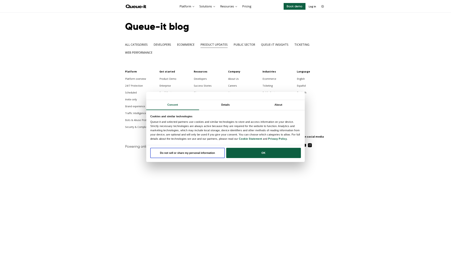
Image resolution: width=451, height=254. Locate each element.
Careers (232, 85)
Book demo (294, 6)
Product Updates (214, 45)
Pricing (246, 6)
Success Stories (203, 85)
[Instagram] (310, 145)
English (301, 78)
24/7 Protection (134, 85)
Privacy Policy (277, 138)
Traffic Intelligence (135, 113)
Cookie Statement (250, 138)
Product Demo (167, 78)
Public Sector (244, 45)
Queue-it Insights (274, 45)
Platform (185, 6)
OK (263, 152)
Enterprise (165, 85)
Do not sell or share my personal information (187, 152)
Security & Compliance (138, 127)
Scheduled (131, 92)
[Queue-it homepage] (136, 6)
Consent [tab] (172, 104)
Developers (162, 45)
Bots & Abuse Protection (139, 120)
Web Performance (138, 53)
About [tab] (278, 104)
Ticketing (301, 45)
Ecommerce (185, 45)
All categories (136, 45)
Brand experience (135, 106)
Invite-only (131, 99)
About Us (233, 78)
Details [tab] (225, 104)
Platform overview (135, 78)
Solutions (205, 6)
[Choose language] (322, 6)
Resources (227, 6)
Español (301, 85)
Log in (312, 6)
